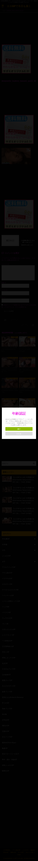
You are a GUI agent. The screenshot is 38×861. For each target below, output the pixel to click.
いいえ (19, 434)
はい (19, 429)
